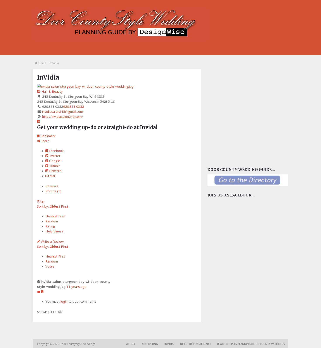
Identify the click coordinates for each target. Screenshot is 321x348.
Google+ (55, 161)
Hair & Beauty (52, 91)
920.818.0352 (73, 106)
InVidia (169, 344)
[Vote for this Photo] (39, 291)
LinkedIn (55, 171)
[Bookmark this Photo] (42, 291)
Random (51, 221)
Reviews (51, 186)
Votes (49, 266)
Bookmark (47, 136)
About (130, 344)
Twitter (54, 156)
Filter (41, 201)
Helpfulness (54, 231)
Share (44, 141)
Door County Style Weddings (78, 344)
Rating (50, 226)
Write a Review (52, 241)
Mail (52, 176)
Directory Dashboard (195, 344)
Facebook (56, 150)
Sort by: (52, 206)
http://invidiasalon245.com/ (62, 116)
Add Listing (150, 344)
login (63, 301)
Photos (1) (53, 191)
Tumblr (54, 166)
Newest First (55, 216)
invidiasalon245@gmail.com (62, 111)
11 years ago (76, 286)
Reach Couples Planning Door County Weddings (251, 344)
